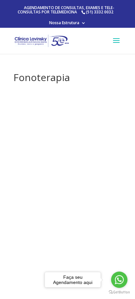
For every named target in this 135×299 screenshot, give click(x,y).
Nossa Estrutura (64, 23)
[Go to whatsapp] (119, 280)
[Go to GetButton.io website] (119, 292)
